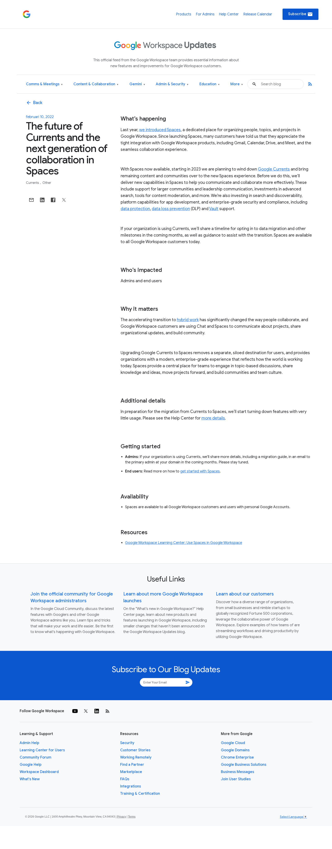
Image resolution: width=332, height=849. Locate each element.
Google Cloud (233, 743)
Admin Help (29, 743)
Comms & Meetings (44, 84)
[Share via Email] (31, 199)
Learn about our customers (245, 594)
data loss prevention (171, 208)
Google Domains (235, 750)
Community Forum (35, 757)
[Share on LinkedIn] (42, 199)
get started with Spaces (200, 471)
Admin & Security (172, 84)
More (236, 84)
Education (209, 84)
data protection (135, 208)
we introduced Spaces (160, 129)
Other (46, 183)
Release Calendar (257, 14)
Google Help (31, 764)
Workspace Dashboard (39, 772)
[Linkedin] (96, 711)
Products (183, 14)
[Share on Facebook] (53, 199)
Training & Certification (140, 793)
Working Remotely (136, 757)
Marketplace (131, 772)
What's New (30, 779)
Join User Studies (236, 779)
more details (213, 418)
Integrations (130, 786)
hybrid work (188, 319)
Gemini (137, 84)
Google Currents (274, 169)
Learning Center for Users (42, 750)
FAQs (124, 779)
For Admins (205, 14)
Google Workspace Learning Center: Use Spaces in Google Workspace (183, 543)
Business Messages (237, 772)
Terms (132, 816)
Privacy (121, 816)
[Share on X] (63, 199)
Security (127, 743)
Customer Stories (135, 750)
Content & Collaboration (95, 84)
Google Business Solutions (243, 764)
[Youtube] (75, 711)
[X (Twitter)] (85, 711)
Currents (33, 183)
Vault (213, 208)
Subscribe (300, 14)
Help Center (229, 14)
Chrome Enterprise (237, 757)
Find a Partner (132, 764)
